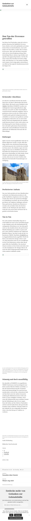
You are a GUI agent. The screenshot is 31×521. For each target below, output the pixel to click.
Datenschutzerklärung (7, 484)
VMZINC (4, 106)
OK (11, 515)
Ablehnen (17, 515)
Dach (22, 469)
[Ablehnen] (29, 515)
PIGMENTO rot (24, 235)
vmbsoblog (17, 469)
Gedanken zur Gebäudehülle (8, 4)
